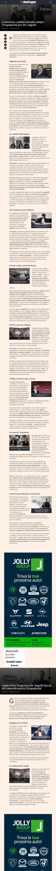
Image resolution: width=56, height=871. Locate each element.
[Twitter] (5, 38)
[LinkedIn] (5, 41)
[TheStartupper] (28, 2)
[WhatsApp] (5, 45)
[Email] (5, 48)
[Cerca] (50, 2)
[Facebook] (5, 35)
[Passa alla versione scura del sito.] (5, 2)
